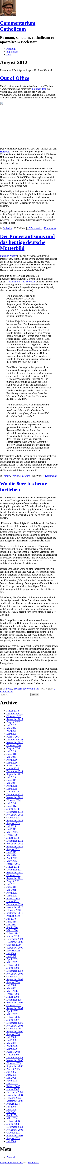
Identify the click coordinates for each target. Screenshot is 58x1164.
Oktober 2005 (13, 1063)
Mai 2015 (11, 783)
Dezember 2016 (14, 739)
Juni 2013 (11, 829)
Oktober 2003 (13, 1132)
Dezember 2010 (14, 904)
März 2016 (12, 762)
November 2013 (14, 814)
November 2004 (14, 1095)
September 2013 (14, 820)
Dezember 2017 (14, 713)
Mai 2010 (11, 924)
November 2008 (14, 973)
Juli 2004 (11, 1106)
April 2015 (12, 785)
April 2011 (11, 892)
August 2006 (13, 1034)
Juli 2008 (11, 985)
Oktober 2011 (13, 875)
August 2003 (13, 1138)
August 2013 (13, 823)
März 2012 (12, 861)
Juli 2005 (11, 1072)
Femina (15, 475)
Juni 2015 (11, 780)
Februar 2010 (13, 933)
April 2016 (12, 759)
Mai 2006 (11, 1043)
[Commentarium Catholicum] (8, 15)
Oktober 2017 (13, 716)
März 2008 (12, 991)
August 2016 (13, 748)
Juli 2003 (11, 1141)
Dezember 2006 (14, 1022)
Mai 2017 (11, 728)
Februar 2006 (13, 1051)
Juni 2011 (11, 887)
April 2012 (12, 858)
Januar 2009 (12, 967)
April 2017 (12, 730)
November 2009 (14, 941)
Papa (36, 688)
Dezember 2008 (14, 970)
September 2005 (14, 1066)
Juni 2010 (11, 921)
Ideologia (28, 688)
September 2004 (14, 1100)
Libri (8, 54)
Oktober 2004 (13, 1098)
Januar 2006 (12, 1054)
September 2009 (14, 947)
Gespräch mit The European (21, 281)
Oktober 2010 (13, 910)
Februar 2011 (13, 898)
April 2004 (12, 1115)
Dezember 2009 (14, 939)
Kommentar (50, 228)
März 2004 (12, 1118)
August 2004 (13, 1103)
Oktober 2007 (13, 1005)
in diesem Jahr (39, 89)
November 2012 (14, 843)
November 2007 (14, 1002)
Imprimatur (12, 51)
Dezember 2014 (14, 794)
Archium (10, 48)
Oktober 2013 (13, 817)
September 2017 (14, 719)
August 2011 (12, 881)
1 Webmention (34, 228)
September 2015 (14, 774)
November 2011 (14, 872)
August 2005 (13, 1069)
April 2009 (12, 959)
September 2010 (14, 913)
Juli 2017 (11, 725)
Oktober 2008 (13, 976)
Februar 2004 (13, 1121)
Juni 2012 (11, 852)
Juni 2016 (11, 754)
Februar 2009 (13, 965)
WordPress (33, 1162)
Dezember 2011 (14, 869)
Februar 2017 (13, 736)
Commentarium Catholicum (17, 26)
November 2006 (14, 1025)
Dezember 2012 (14, 840)
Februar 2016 (13, 765)
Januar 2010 (12, 936)
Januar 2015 (12, 791)
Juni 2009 (11, 956)
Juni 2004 (11, 1109)
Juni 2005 (11, 1074)
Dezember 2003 (14, 1126)
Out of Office (14, 78)
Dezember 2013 (14, 811)
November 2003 (14, 1129)
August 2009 (13, 950)
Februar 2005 (13, 1086)
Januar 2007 (12, 1020)
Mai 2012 (11, 855)
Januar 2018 (12, 710)
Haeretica (25, 475)
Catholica (7, 228)
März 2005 (12, 1083)
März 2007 (12, 1014)
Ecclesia (18, 688)
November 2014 (14, 797)
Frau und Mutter (8, 256)
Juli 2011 (11, 884)
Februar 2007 (13, 1017)
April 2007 (12, 1011)
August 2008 (13, 982)
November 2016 (14, 742)
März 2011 (11, 895)
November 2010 (14, 907)
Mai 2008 (11, 988)
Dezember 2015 (14, 771)
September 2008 (14, 979)
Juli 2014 (11, 803)
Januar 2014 (12, 809)
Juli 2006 (11, 1037)
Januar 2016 (12, 768)
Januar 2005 (12, 1089)
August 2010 (13, 915)
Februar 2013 (13, 835)
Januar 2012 (12, 866)
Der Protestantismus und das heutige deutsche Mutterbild (27, 242)
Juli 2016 (11, 751)
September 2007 (14, 1008)
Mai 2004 (11, 1112)
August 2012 (13, 849)
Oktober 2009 (13, 944)
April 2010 (12, 927)
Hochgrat (5, 151)
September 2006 (14, 1031)
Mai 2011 (11, 889)
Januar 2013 (12, 837)
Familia (6, 475)
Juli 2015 (11, 777)
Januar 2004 (12, 1124)
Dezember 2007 (14, 999)
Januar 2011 (12, 901)
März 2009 (12, 962)
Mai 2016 (11, 757)
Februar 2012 (13, 863)
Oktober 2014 (13, 800)
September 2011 (14, 878)
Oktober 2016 (13, 745)
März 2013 (12, 832)
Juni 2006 (11, 1040)
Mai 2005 (11, 1077)
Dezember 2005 (14, 1057)
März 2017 (12, 733)
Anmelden (11, 1157)
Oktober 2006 (13, 1028)
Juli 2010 (11, 918)
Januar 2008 (12, 996)
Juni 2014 (11, 806)
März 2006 (12, 1048)
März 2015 (12, 788)
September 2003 (14, 1135)
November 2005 (14, 1060)
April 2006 (12, 1046)
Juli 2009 (11, 953)
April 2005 (12, 1080)
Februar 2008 (13, 994)
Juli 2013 (11, 826)
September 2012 (14, 846)
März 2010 (12, 930)
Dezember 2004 (14, 1092)
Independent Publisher (11, 1162)
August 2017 (13, 722)
